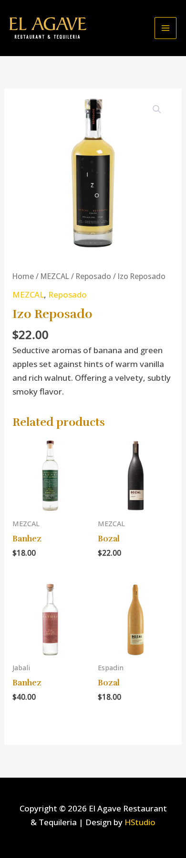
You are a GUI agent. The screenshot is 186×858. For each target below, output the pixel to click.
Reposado (93, 276)
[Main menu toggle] (165, 28)
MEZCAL (55, 276)
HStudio (139, 822)
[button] (156, 109)
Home (23, 276)
